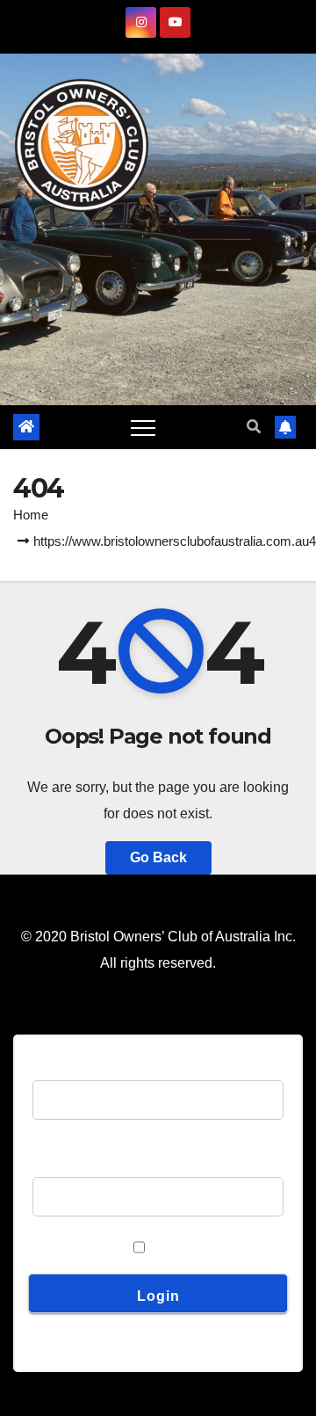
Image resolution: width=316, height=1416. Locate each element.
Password (63, 1163)
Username (64, 1066)
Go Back (158, 857)
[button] (254, 426)
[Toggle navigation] (143, 427)
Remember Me (78, 1246)
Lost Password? (82, 1330)
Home (30, 514)
